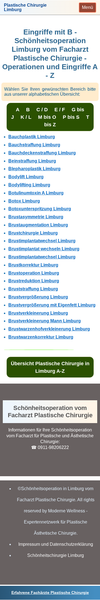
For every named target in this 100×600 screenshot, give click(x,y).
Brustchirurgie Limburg (33, 233)
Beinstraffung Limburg (32, 161)
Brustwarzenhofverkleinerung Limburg (49, 329)
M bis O (47, 117)
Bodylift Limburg (26, 176)
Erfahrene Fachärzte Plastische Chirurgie (50, 592)
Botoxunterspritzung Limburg (39, 208)
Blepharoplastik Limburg (34, 168)
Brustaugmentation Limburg (38, 225)
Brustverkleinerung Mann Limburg (44, 320)
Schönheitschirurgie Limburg (55, 555)
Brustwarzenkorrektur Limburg (40, 337)
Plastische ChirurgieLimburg (25, 7)
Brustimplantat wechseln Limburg (43, 248)
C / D (42, 109)
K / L (26, 117)
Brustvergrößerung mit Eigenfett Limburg (52, 305)
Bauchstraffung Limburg (34, 144)
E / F (59, 109)
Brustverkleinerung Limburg (38, 313)
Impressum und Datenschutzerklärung (55, 544)
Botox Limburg (24, 201)
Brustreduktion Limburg (33, 280)
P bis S (71, 117)
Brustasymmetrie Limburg (35, 216)
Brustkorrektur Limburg (33, 265)
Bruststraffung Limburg (33, 289)
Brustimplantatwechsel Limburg (42, 240)
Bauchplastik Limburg (31, 136)
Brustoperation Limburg (33, 273)
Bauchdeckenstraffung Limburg (42, 152)
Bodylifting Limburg (29, 184)
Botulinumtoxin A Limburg (36, 193)
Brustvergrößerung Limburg (38, 297)
